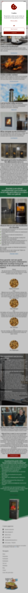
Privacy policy (14, 20)
